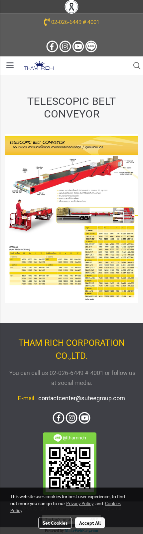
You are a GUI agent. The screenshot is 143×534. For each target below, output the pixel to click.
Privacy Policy (79, 503)
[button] (134, 65)
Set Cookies (55, 523)
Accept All (90, 523)
